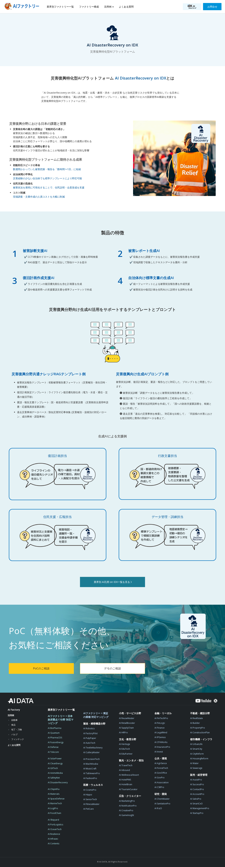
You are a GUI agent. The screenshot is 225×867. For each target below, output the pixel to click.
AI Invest (159, 751)
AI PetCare (88, 808)
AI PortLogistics (55, 824)
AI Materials (53, 793)
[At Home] (22, 6)
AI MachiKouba (90, 763)
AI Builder (195, 723)
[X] (215, 701)
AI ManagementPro (199, 808)
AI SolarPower (55, 758)
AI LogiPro (53, 808)
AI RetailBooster (127, 723)
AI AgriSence (161, 763)
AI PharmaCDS (55, 737)
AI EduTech (124, 748)
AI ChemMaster (162, 798)
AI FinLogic (160, 723)
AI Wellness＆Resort (129, 774)
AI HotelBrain (125, 784)
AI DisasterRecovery (58, 782)
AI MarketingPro (127, 800)
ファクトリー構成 (89, 6)
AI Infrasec (53, 838)
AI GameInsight (126, 815)
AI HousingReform (199, 758)
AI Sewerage (196, 768)
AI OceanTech (55, 829)
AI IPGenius (160, 737)
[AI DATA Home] (21, 700)
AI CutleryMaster (91, 752)
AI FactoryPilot (90, 733)
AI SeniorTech (90, 799)
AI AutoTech (89, 742)
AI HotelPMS (125, 779)
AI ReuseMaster (126, 718)
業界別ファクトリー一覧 (60, 6)
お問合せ (212, 6)
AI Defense (53, 747)
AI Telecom (53, 752)
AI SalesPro (195, 798)
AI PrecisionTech (91, 759)
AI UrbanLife (196, 744)
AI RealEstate (196, 718)
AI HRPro (123, 732)
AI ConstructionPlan (200, 732)
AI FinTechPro (161, 718)
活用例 (107, 6)
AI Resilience (54, 834)
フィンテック (17, 739)
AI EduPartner (126, 753)
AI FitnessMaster (91, 804)
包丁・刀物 (16, 729)
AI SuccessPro (197, 784)
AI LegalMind (161, 732)
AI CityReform (197, 753)
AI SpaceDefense (56, 798)
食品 (13, 724)
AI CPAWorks (161, 742)
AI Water (194, 763)
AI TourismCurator (128, 789)
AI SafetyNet (54, 777)
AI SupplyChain (126, 727)
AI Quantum (54, 732)
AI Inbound (124, 770)
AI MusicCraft (89, 768)
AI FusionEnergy (55, 742)
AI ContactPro (197, 789)
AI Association (162, 782)
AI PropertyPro (197, 727)
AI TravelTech (125, 765)
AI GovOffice (161, 772)
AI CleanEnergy (55, 763)
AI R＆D (158, 808)
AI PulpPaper (89, 738)
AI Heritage (124, 744)
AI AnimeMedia (55, 772)
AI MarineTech (55, 803)
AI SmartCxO (196, 803)
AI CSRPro (159, 787)
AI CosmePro (89, 789)
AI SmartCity (196, 748)
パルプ (14, 734)
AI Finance (160, 727)
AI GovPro (160, 777)
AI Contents (53, 843)
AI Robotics (89, 728)
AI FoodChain (54, 813)
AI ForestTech (161, 768)
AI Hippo (87, 794)
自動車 (14, 720)
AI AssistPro (196, 779)
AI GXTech (53, 768)
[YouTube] (203, 701)
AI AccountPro (197, 794)
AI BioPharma (54, 728)
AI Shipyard (53, 819)
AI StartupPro (196, 813)
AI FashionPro (90, 778)
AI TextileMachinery (92, 747)
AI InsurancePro (162, 746)
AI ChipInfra (53, 789)
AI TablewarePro (91, 773)
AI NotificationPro (128, 805)
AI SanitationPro (162, 803)
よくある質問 (126, 6)
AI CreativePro (126, 810)
